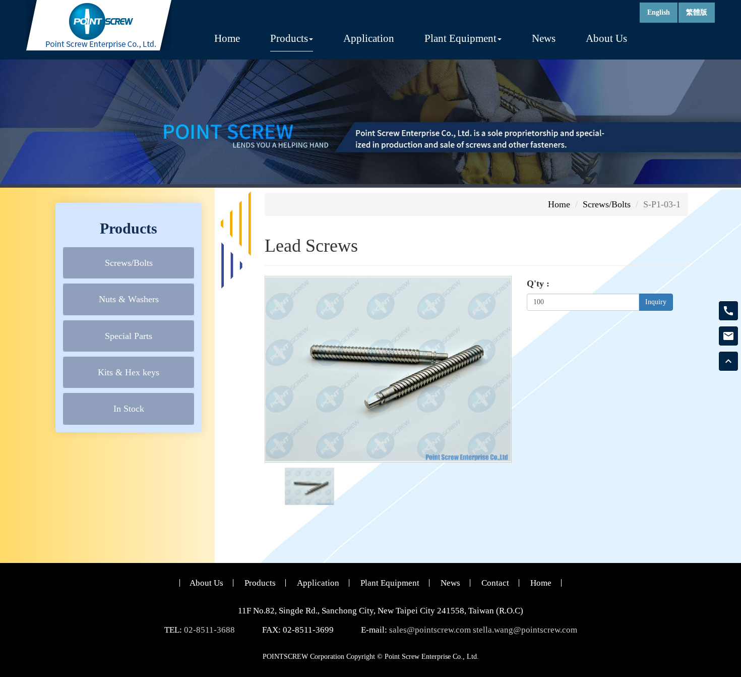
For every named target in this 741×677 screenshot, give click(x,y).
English (658, 12)
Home (227, 38)
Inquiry (655, 302)
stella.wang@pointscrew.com (525, 630)
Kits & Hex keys (128, 372)
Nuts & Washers (129, 299)
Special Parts (128, 335)
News (543, 38)
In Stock (128, 409)
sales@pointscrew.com (430, 630)
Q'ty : (538, 283)
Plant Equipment (389, 583)
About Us (606, 38)
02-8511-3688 (209, 630)
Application (368, 38)
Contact (495, 583)
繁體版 (696, 12)
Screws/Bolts (129, 262)
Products (260, 583)
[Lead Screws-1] (309, 485)
